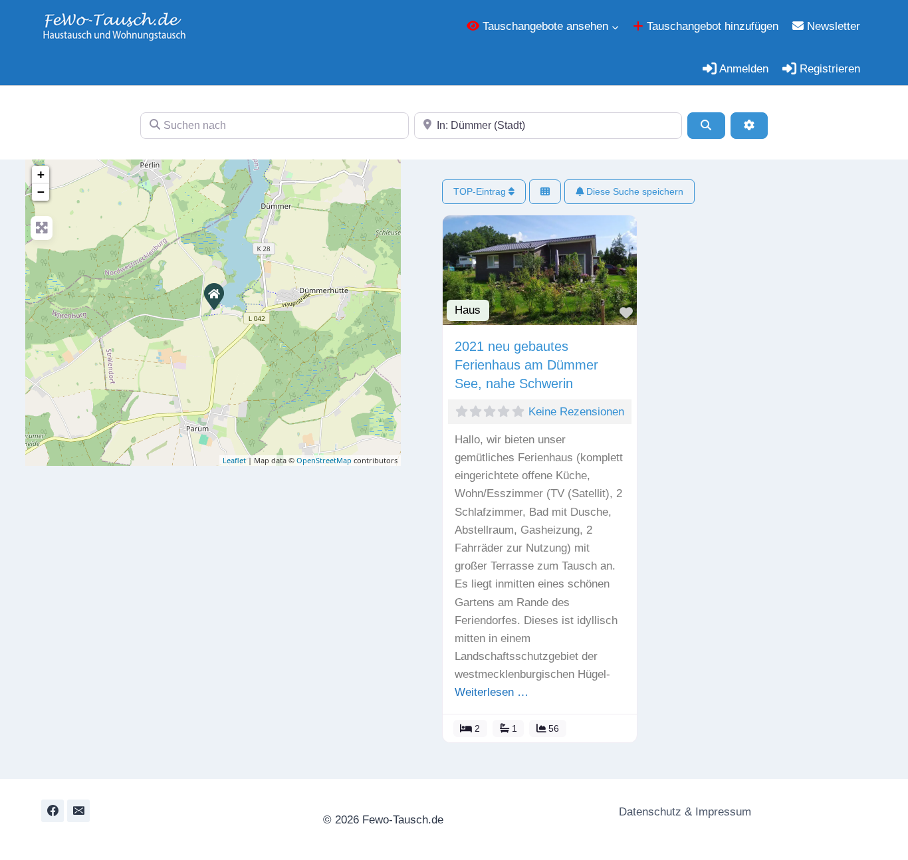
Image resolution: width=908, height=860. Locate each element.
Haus (468, 310)
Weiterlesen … (491, 692)
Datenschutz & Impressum (683, 812)
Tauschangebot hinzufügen (710, 26)
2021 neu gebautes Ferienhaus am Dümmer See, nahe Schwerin (526, 365)
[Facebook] (52, 811)
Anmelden (742, 68)
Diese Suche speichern (633, 191)
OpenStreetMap (324, 460)
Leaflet (234, 460)
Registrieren (828, 68)
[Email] (78, 811)
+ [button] (41, 174)
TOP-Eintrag (481, 191)
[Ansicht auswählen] (545, 191)
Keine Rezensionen (576, 411)
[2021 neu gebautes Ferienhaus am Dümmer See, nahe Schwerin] (213, 295)
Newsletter (832, 26)
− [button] (41, 192)
